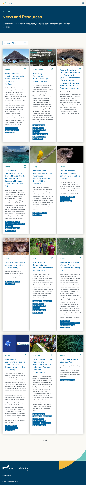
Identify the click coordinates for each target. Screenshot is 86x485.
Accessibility (7, 475)
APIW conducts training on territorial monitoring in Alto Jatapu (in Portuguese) (14, 78)
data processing (38, 127)
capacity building (11, 128)
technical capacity (12, 130)
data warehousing (39, 130)
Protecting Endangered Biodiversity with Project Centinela (41, 77)
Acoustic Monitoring (12, 221)
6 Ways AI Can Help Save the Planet (69, 360)
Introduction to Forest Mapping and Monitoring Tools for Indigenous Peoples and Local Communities (43, 365)
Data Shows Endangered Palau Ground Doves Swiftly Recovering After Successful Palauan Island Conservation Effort (15, 178)
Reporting (36, 132)
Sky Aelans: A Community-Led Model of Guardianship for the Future (43, 266)
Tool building (10, 132)
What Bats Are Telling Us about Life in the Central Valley (15, 265)
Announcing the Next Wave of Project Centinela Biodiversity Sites (70, 266)
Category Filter (10, 43)
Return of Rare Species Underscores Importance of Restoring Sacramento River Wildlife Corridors (43, 177)
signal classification (40, 134)
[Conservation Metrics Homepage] (9, 3)
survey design (10, 230)
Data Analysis (10, 224)
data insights (20, 224)
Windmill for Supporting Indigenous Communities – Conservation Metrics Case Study (15, 364)
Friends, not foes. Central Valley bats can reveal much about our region (70, 174)
